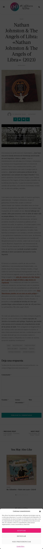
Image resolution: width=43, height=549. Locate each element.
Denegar (21, 536)
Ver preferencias (21, 542)
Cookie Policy (20, 546)
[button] (40, 511)
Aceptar (21, 530)
